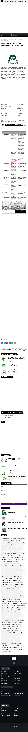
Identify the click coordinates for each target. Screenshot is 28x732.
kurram (10, 651)
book (19, 649)
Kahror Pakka (18, 624)
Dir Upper (9, 634)
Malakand (16, 618)
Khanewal (20, 576)
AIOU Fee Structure (16, 611)
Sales (18, 620)
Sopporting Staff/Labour (6, 542)
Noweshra (17, 584)
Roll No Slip (4, 565)
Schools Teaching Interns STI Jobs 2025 (16, 465)
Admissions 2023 (5, 613)
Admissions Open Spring (7, 632)
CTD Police (15, 622)
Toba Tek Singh (10, 605)
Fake (18, 637)
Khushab (3, 597)
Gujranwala (9, 553)
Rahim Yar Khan (16, 559)
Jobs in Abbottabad (5, 671)
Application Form (10, 601)
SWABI (22, 584)
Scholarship (13, 551)
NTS (7, 572)
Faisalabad (14, 547)
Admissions (20, 547)
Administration (13, 538)
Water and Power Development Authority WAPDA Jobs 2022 (17, 517)
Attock (9, 565)
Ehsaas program (16, 588)
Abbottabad (23, 559)
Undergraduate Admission (19, 605)
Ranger (23, 570)
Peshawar (10, 549)
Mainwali (3, 609)
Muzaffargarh (14, 597)
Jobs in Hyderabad (18, 675)
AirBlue (15, 593)
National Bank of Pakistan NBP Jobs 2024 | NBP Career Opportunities (17, 477)
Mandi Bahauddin (5, 620)
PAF (19, 570)
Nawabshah (20, 597)
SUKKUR (21, 565)
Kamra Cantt (13, 643)
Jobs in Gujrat (4, 675)
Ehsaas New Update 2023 (17, 634)
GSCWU (3, 595)
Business (3, 634)
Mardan (3, 572)
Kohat (3, 578)
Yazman (11, 649)
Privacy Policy (17, 713)
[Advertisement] (14, 18)
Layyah (10, 578)
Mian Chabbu (4, 645)
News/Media (19, 551)
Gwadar (6, 584)
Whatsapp (17, 586)
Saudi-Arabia (15, 561)
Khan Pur (3, 626)
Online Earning (5, 582)
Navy (23, 563)
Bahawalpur (16, 549)
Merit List (4, 555)
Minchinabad (11, 645)
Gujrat (3, 576)
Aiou (3, 567)
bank (16, 544)
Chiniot (12, 607)
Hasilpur (8, 595)
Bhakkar (23, 632)
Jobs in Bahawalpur (18, 671)
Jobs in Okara (4, 680)
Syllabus (3, 605)
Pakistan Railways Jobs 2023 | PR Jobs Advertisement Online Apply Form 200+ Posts (16, 359)
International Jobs (5, 551)
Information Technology (19, 693)
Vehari (3, 607)
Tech (18, 572)
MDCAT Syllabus (10, 618)
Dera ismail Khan (18, 601)
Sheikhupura (10, 599)
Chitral (15, 576)
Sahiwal (22, 557)
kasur (12, 593)
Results (3, 557)
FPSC (19, 563)
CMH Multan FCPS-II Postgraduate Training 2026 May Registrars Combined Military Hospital (16, 460)
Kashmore (20, 643)
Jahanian (13, 624)
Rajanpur (13, 574)
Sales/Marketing (5, 586)
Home (2, 39)
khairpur (3, 601)
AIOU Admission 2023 (16, 630)
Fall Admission (12, 572)
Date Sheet (9, 588)
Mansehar (13, 626)
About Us (16, 708)
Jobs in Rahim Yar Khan (19, 681)
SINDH (22, 544)
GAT (19, 639)
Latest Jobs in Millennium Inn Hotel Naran (17, 528)
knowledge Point (5, 48)
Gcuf (7, 578)
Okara (10, 559)
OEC (19, 580)
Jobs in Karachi (17, 676)
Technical (11, 586)
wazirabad (4, 611)
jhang (11, 576)
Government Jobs (7, 39)
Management (9, 561)
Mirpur (3, 593)
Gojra (8, 624)
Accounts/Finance (16, 542)
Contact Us (3, 710)
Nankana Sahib (15, 603)
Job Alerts (16, 710)
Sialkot (7, 557)
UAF (21, 572)
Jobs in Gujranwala (18, 673)
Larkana (3, 618)
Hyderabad (7, 574)
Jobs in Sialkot (17, 683)
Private (12, 540)
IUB (11, 555)
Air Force (11, 582)
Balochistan (6, 339)
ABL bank (9, 611)
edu (19, 628)
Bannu (21, 574)
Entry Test (4, 616)
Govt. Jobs (16, 696)
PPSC (8, 555)
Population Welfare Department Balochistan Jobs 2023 (15, 370)
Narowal (11, 584)
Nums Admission (13, 647)
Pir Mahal (4, 628)
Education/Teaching (21, 538)
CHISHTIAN (4, 570)
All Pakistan (4, 547)
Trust (3, 649)
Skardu (7, 593)
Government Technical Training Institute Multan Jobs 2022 (17, 511)
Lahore (3, 540)
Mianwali (3, 580)
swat (17, 574)
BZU (3, 574)
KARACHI (3, 544)
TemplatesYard (12, 729)
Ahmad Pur (4, 622)
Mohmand (19, 626)
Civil (3, 584)
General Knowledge (6, 590)
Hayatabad (9, 616)
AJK (22, 555)
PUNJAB (7, 540)
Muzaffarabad (14, 580)
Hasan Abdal (11, 641)
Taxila (7, 576)
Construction (17, 607)
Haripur (9, 603)
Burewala (16, 613)
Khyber (8, 597)
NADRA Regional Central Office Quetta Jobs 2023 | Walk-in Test (16, 364)
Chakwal (7, 607)
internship (15, 553)
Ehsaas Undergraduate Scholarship (9, 637)
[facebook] (14, 663)
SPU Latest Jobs (23, 603)
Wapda (12, 557)
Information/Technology (12, 570)
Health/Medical (10, 544)
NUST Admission (5, 647)
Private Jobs (3, 696)
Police (19, 555)
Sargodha (17, 557)
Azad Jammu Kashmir (18, 582)
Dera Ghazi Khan (15, 565)
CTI (20, 613)
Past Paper (16, 715)
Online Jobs (13, 620)
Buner (11, 613)
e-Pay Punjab (4, 651)
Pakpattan (4, 599)
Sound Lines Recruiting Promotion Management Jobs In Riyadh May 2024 (16, 471)
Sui (16, 628)
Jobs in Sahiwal (4, 683)
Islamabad (17, 540)
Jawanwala (17, 641)
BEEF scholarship (16, 632)
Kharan (8, 626)
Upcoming (18, 567)
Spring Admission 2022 (15, 609)
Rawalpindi (22, 549)
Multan (9, 547)
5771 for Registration (6, 630)
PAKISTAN (23, 542)
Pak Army (4, 553)
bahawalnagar (21, 553)
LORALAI (23, 607)
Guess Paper (4, 641)
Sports (8, 609)
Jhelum (21, 595)
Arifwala (9, 622)
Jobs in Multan (17, 678)
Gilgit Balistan (4, 559)
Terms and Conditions (5, 715)
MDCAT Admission (17, 578)
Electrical (3, 690)
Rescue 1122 (11, 567)
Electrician (4, 603)
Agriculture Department (6, 563)
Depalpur (4, 624)
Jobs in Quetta (4, 681)
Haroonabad (19, 590)
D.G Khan (4, 588)
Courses (20, 593)
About (7, 725)
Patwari (3, 561)
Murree (8, 580)
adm (15, 649)
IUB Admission (16, 616)
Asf (21, 586)
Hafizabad (13, 590)
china (22, 649)
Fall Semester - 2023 (6, 639)
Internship (16, 691)
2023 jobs (22, 620)
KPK (19, 544)
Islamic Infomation (15, 595)
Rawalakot (9, 628)
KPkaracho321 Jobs (5, 643)
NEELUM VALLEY (18, 645)
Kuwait (22, 616)
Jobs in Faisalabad (5, 673)
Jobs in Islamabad (5, 676)
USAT (7, 649)
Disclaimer (3, 713)
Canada (20, 622)
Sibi (13, 628)
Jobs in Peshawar (17, 680)
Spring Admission (17, 599)
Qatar (7, 567)
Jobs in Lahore (4, 678)
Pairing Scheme (21, 647)
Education (15, 563)
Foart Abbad (13, 639)
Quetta (15, 555)
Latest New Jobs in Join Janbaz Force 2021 (17, 522)
